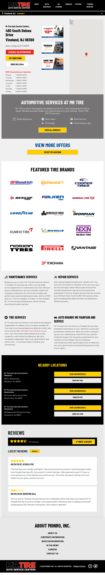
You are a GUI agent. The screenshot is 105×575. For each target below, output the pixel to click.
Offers (78, 4)
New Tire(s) (50, 119)
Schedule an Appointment (19, 52)
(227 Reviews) (34, 442)
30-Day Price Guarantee (31, 331)
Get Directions (15, 58)
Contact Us (52, 553)
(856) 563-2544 (17, 64)
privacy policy (79, 566)
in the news (52, 545)
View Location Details (78, 374)
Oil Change (58, 5)
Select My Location (52, 152)
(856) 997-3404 (77, 380)
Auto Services (47, 5)
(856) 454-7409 (77, 414)
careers (52, 549)
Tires (36, 4)
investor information (52, 541)
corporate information (52, 537)
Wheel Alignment (24, 119)
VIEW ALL (35, 451)
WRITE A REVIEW (85, 441)
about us (52, 533)
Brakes (69, 4)
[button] (86, 55)
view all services (52, 130)
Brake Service (80, 119)
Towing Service (90, 5)
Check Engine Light (82, 123)
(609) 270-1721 (78, 397)
